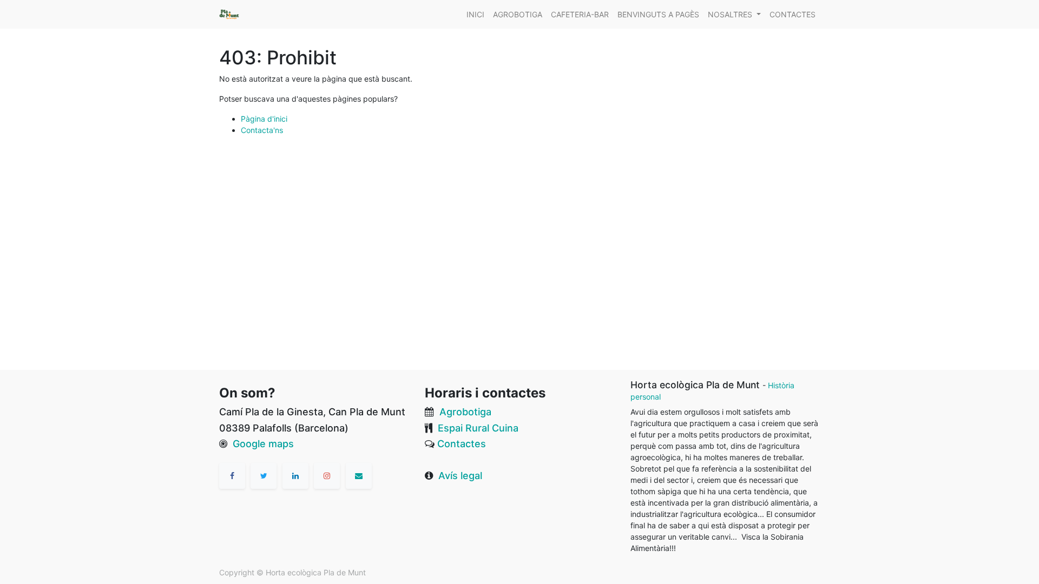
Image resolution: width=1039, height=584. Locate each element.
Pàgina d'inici (264, 118)
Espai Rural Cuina (478, 428)
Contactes (461, 443)
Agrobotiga (465, 411)
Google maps (263, 443)
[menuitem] (475, 14)
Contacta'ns (262, 130)
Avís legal (460, 475)
